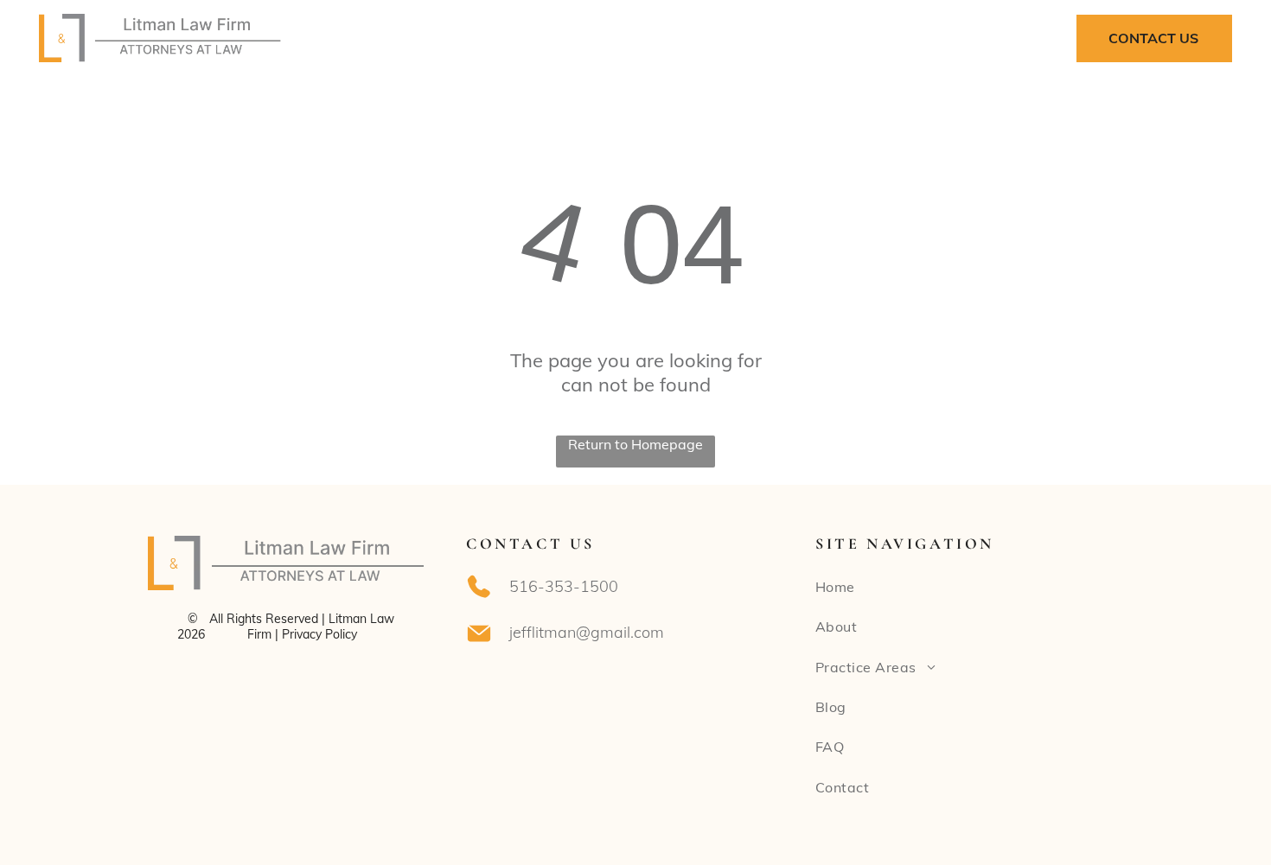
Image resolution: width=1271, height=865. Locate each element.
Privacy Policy (319, 634)
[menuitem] (462, 38)
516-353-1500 (563, 586)
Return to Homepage (635, 444)
